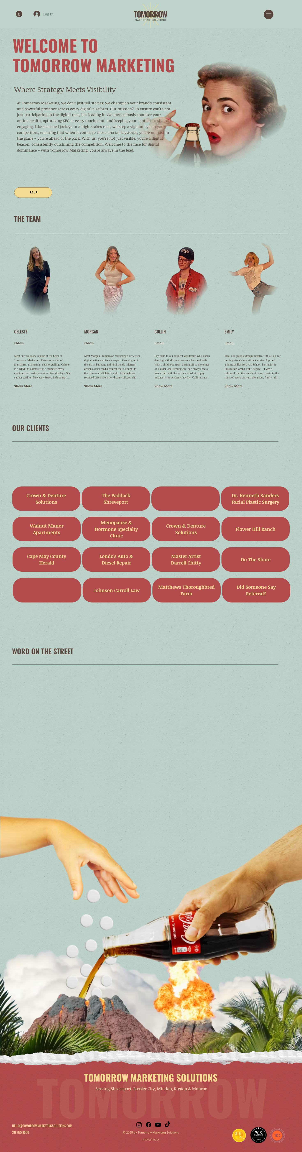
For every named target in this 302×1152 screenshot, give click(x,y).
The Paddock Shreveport (116, 498)
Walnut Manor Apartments (46, 529)
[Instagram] (139, 1124)
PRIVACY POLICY (151, 1139)
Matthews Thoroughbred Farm (186, 590)
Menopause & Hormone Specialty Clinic (116, 529)
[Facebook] (148, 1124)
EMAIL (19, 342)
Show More (23, 386)
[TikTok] (167, 1124)
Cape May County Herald (46, 559)
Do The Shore (256, 559)
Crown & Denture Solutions (46, 498)
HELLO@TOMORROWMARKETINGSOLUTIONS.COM (42, 1125)
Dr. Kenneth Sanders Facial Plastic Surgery (255, 498)
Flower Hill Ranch (255, 529)
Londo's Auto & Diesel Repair (116, 559)
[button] (19, 14)
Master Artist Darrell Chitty (186, 559)
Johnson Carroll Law (117, 590)
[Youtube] (157, 1124)
